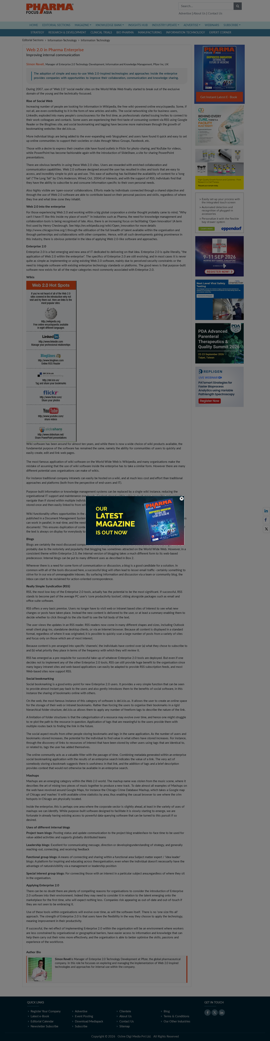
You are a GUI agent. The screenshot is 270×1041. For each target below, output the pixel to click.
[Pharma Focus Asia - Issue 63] (135, 520)
